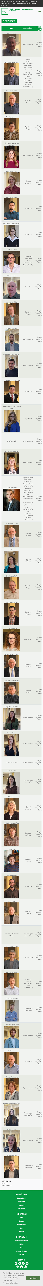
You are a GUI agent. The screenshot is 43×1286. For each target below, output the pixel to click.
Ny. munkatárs (28, 1088)
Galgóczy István (11, 276)
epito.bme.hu (10, 1)
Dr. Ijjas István (11, 441)
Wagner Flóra (11, 1129)
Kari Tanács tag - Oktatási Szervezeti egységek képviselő (28, 70)
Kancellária (21, 1205)
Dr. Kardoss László (11, 524)
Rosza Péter (12, 849)
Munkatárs (28, 287)
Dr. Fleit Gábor (12, 250)
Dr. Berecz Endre (11, 91)
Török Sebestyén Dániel (12, 1025)
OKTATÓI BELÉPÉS (6, 3)
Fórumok (5, 1183)
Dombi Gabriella (11, 171)
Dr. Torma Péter (11, 972)
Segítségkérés (21, 1208)
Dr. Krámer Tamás (12, 602)
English (34, 3)
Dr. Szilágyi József (12, 946)
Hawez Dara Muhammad (11, 354)
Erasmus (21, 1221)
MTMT (21, 1247)
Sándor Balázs (11, 875)
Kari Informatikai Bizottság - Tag (28, 263)
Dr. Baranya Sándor (11, 62)
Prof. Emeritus (28, 441)
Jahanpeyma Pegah (11, 451)
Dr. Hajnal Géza (11, 302)
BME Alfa (21, 1254)
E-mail (13, 3)
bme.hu (3, 1)
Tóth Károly (12, 1051)
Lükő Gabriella (12, 628)
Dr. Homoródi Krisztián (12, 380)
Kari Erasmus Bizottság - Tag (28, 84)
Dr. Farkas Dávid (11, 197)
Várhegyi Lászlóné (12, 1077)
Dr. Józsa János (12, 487)
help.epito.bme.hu (32, 1)
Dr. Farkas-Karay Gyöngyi (11, 223)
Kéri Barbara (11, 550)
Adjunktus (28, 208)
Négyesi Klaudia (11, 733)
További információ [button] (10, 1283)
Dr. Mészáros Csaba (11, 680)
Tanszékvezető (28, 63)
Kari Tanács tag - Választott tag (28, 985)
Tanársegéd (28, 639)
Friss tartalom (7, 1185)
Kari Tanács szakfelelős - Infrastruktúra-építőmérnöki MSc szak (28, 484)
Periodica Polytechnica (21, 1251)
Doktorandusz (28, 44)
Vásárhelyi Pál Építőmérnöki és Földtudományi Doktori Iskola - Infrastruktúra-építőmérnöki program (28, 498)
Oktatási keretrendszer (21, 1241)
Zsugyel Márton (11, 1155)
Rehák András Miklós (11, 823)
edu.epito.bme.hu (21, 1)
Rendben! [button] (33, 1278)
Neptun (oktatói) (21, 1198)
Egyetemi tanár (28, 478)
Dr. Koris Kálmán (11, 576)
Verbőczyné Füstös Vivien (11, 1103)
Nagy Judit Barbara (11, 707)
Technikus (28, 1062)
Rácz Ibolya (12, 797)
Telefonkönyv (21, 3)
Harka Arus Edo (11, 328)
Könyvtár (21, 1231)
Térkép (28, 3)
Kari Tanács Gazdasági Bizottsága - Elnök (28, 78)
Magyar (5, 5)
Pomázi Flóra (11, 771)
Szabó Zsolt (12, 901)
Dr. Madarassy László (11, 654)
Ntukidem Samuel (12, 763)
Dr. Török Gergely (12, 998)
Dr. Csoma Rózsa (11, 117)
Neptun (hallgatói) (21, 1224)
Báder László (11, 33)
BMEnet (22, 1244)
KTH (21, 1217)
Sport (21, 1228)
